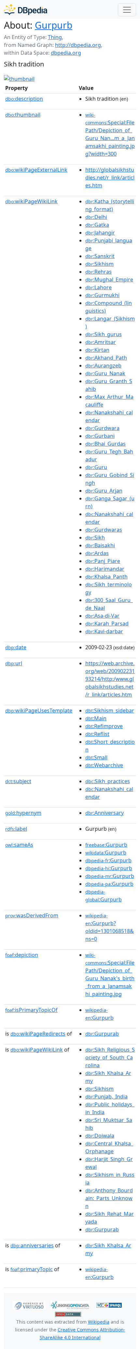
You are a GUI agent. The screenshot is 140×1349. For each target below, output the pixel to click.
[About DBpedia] (25, 10)
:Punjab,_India (106, 1096)
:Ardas (97, 553)
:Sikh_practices (107, 781)
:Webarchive (104, 765)
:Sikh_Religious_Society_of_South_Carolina (110, 1057)
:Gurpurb (106, 844)
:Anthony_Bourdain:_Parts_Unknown (109, 1198)
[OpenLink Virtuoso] (29, 1304)
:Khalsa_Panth (106, 576)
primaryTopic (31, 1269)
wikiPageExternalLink (36, 169)
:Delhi (96, 217)
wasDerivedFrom (31, 915)
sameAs (19, 844)
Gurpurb (53, 25)
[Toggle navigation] (127, 9)
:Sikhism (99, 263)
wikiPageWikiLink (31, 201)
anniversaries (32, 1245)
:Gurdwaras (103, 529)
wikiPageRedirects (37, 1033)
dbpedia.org (66, 52)
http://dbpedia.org (78, 45)
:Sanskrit (100, 256)
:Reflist (97, 734)
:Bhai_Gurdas (105, 443)
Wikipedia (98, 1322)
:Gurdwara (102, 428)
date (15, 647)
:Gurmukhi (102, 295)
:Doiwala (99, 1135)
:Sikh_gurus (103, 334)
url (13, 663)
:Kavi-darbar (104, 631)
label (16, 828)
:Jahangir (100, 232)
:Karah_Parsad (107, 623)
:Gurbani (100, 435)
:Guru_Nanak (105, 373)
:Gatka (97, 224)
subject (18, 781)
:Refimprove (104, 726)
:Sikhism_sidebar (109, 710)
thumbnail (22, 114)
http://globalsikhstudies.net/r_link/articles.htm (109, 177)
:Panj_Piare (102, 561)
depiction (21, 954)
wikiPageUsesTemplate (38, 710)
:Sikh (95, 537)
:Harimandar (104, 568)
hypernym (23, 812)
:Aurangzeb (103, 365)
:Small (96, 757)
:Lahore (98, 287)
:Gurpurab (102, 1033)
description (24, 98)
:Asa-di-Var (102, 615)
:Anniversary (104, 812)
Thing (55, 37)
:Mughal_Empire (109, 279)
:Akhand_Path (106, 357)
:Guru (96, 467)
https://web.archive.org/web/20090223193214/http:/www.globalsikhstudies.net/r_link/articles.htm (110, 679)
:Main (95, 718)
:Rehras (98, 271)
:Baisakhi (100, 545)
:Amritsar (100, 342)
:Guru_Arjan (103, 490)
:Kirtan (97, 349)
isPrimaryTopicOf (31, 1009)
